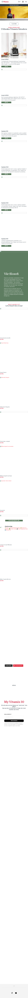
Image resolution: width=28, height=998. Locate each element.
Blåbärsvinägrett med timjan (6, 475)
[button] (19, 1)
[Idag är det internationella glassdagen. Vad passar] (14, 655)
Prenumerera (14, 720)
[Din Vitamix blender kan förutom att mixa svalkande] (14, 639)
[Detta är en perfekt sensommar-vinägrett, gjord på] (14, 540)
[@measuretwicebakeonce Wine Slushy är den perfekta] (14, 622)
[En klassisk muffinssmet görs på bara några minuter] (14, 606)
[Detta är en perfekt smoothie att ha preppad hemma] (14, 573)
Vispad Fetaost (3, 372)
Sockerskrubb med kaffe (5, 338)
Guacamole (2, 510)
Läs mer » (2, 339)
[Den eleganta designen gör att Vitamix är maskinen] (14, 589)
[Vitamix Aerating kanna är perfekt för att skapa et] (14, 557)
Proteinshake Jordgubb (5, 441)
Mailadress (8, 714)
